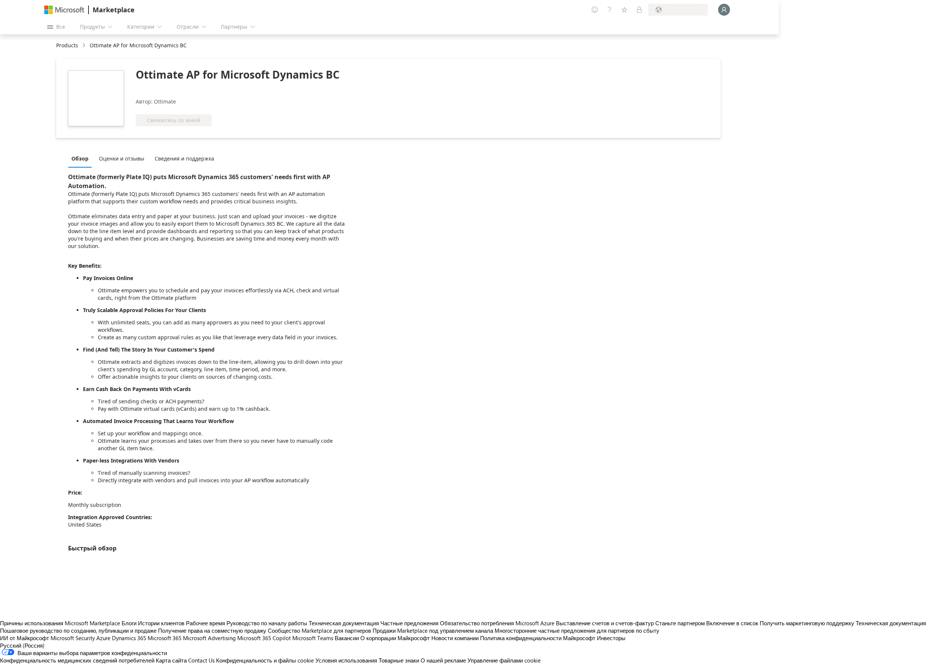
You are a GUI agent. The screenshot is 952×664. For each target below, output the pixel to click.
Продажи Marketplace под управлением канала (433, 630)
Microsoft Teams (312, 638)
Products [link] (67, 45)
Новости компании (455, 638)
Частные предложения (409, 623)
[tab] (82, 158)
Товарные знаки (399, 660)
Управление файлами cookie (504, 660)
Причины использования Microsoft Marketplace (60, 623)
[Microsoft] (64, 10)
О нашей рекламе (443, 660)
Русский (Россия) (22, 645)
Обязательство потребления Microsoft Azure (498, 623)
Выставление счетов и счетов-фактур (605, 623)
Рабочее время (205, 623)
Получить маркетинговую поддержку (807, 623)
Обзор (80, 158)
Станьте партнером (680, 623)
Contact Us (201, 660)
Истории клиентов (161, 623)
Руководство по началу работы (266, 623)
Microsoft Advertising (209, 638)
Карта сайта (171, 660)
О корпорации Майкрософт (395, 638)
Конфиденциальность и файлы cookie (265, 660)
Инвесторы (611, 638)
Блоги (129, 623)
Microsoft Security (73, 638)
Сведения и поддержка (184, 158)
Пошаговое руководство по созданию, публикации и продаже (78, 630)
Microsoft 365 (164, 638)
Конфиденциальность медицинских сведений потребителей (77, 660)
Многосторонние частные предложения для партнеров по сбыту (577, 630)
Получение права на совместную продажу (212, 630)
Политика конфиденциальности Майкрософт (537, 638)
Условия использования (346, 660)
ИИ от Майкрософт (24, 638)
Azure (103, 638)
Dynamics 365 (129, 638)
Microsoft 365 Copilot (264, 638)
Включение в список (732, 623)
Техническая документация (344, 623)
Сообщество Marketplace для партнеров (319, 630)
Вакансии (347, 638)
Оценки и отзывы (121, 158)
